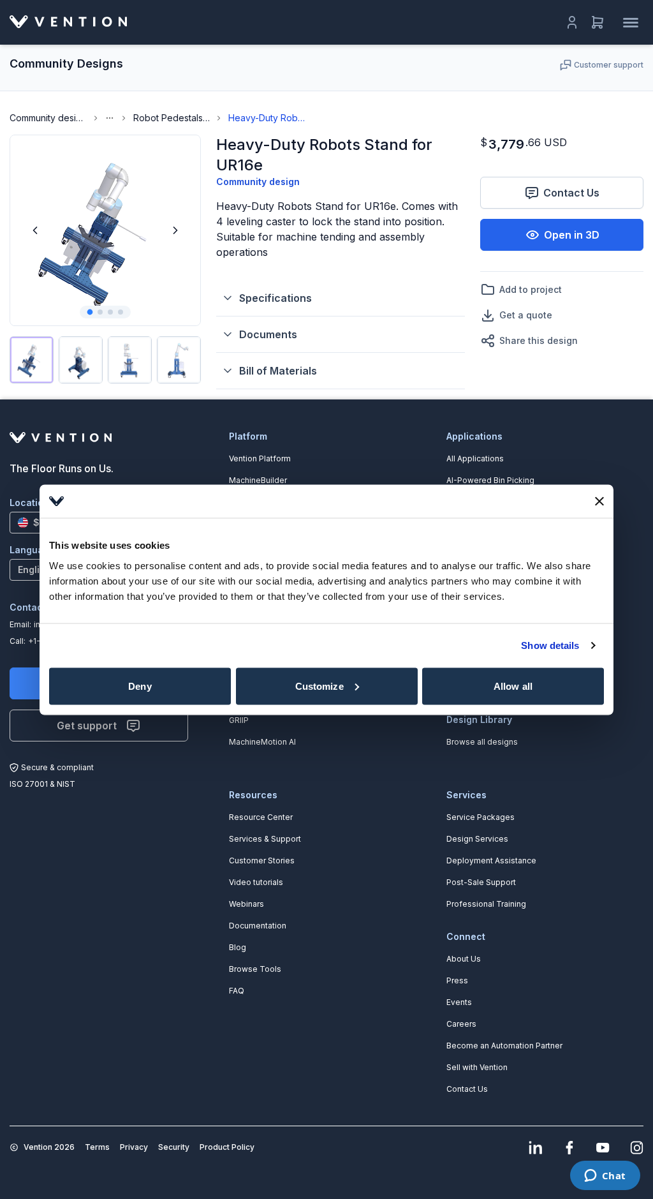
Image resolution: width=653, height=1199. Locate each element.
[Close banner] (599, 500)
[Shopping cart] (597, 22)
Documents (268, 334)
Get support (87, 725)
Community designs (48, 117)
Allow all (513, 685)
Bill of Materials (278, 370)
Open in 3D (571, 234)
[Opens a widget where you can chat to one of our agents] (604, 1177)
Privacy (134, 1147)
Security (173, 1147)
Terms (97, 1147)
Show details (550, 645)
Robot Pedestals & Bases (171, 117)
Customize (319, 685)
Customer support (608, 65)
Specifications (275, 298)
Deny (139, 685)
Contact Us (571, 192)
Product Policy (227, 1147)
